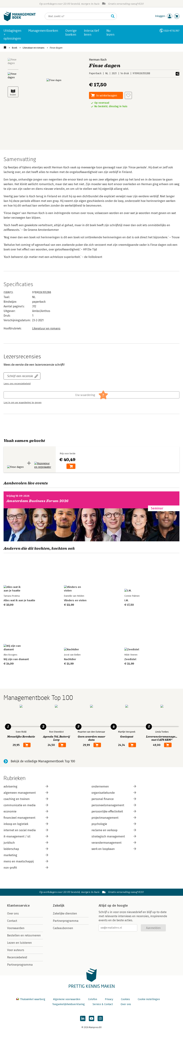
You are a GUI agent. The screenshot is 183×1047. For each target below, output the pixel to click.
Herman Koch (98, 59)
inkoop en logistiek (16, 824)
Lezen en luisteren (19, 942)
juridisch (9, 842)
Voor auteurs (15, 950)
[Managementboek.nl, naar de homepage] (20, 20)
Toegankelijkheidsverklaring (68, 1004)
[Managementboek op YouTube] (91, 1018)
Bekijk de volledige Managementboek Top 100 (43, 761)
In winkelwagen (106, 95)
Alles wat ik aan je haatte (19, 600)
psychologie (99, 824)
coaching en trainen (17, 799)
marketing (10, 855)
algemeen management (20, 792)
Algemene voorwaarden (66, 999)
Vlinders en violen (75, 600)
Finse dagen (56, 47)
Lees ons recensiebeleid (17, 383)
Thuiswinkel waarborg (32, 999)
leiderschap (11, 849)
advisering (10, 786)
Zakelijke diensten (65, 913)
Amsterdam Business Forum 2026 (37, 501)
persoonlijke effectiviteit (107, 811)
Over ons (13, 913)
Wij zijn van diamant (16, 659)
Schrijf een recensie (20, 376)
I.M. (126, 600)
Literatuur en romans (33, 47)
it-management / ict (17, 836)
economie (10, 811)
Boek (14, 47)
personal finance (103, 799)
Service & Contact (103, 1004)
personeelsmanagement (108, 805)
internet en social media (20, 830)
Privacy (109, 999)
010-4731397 (171, 30)
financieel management (19, 817)
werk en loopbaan (103, 849)
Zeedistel (130, 659)
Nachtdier (70, 659)
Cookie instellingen (149, 999)
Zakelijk (58, 906)
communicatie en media (20, 805)
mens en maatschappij (19, 861)
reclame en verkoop (104, 830)
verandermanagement (107, 842)
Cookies (125, 999)
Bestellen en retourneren (24, 935)
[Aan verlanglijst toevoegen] (128, 95)
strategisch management (108, 836)
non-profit (10, 867)
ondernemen (100, 786)
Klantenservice (18, 906)
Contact (12, 921)
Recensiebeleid (17, 957)
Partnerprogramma (20, 964)
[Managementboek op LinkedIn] (82, 1018)
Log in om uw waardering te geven (22, 402)
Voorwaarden (15, 928)
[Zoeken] (112, 16)
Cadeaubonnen (63, 928)
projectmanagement (105, 817)
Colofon (92, 999)
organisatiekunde (103, 792)
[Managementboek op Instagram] (100, 1018)
